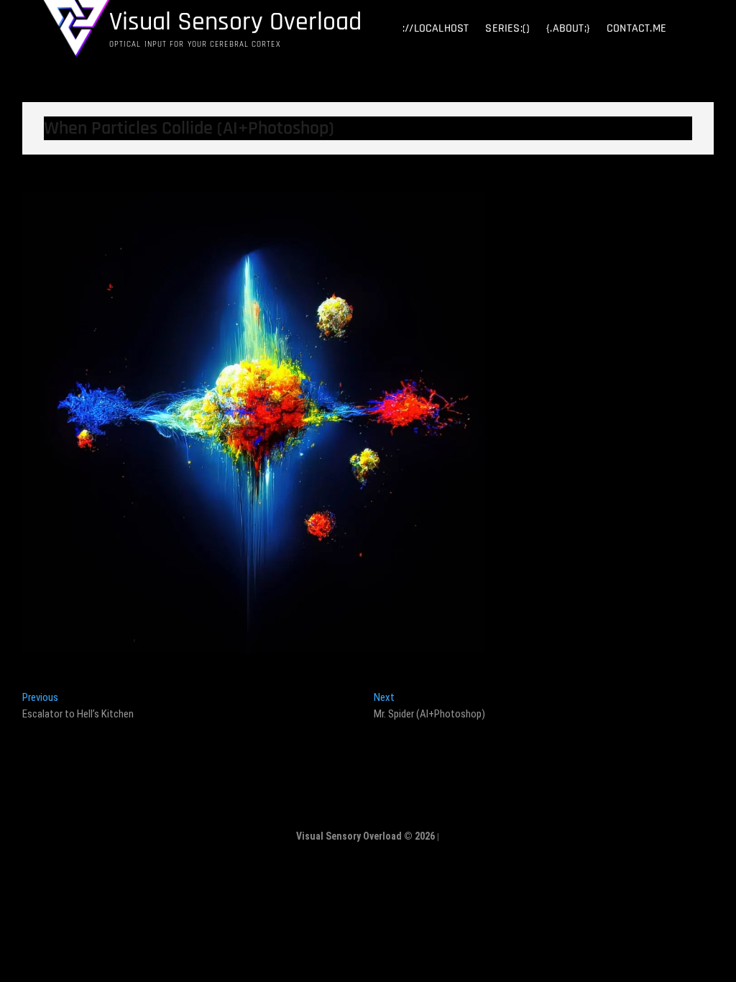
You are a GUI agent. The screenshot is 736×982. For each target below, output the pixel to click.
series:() (507, 28)
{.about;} (568, 28)
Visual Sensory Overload (235, 22)
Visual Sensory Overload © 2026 (365, 836)
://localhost (435, 28)
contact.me (636, 28)
